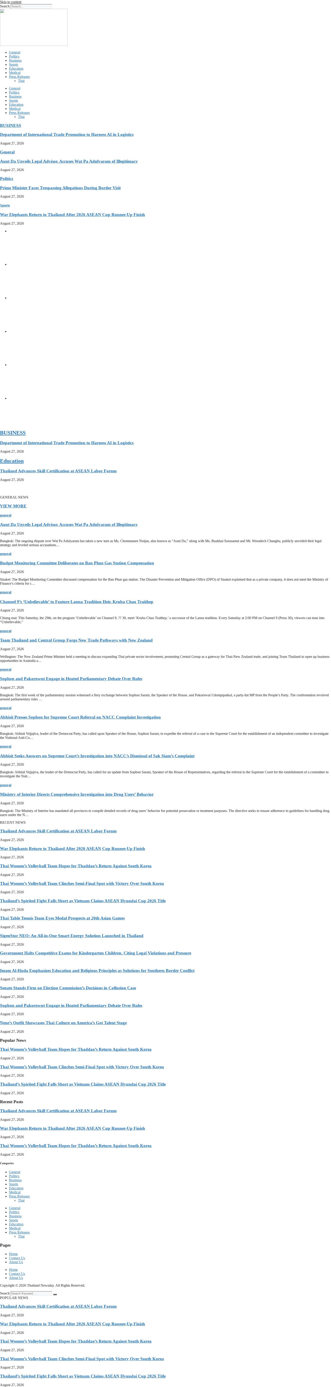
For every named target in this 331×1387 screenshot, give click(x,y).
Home (13, 1254)
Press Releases (19, 77)
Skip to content (10, 2)
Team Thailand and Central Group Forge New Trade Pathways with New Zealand (76, 640)
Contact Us (17, 1258)
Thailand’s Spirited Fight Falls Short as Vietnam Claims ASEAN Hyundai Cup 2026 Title (83, 900)
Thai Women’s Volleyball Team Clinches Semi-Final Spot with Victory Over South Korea (82, 883)
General (14, 52)
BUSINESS (10, 125)
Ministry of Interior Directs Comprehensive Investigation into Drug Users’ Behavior (77, 794)
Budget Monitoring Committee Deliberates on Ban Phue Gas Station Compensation (77, 563)
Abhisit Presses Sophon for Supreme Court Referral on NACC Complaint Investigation (80, 717)
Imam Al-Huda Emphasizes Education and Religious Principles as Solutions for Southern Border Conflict (97, 970)
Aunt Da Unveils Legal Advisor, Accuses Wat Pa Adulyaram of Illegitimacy (69, 161)
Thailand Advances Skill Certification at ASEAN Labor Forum (58, 471)
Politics (14, 56)
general (5, 515)
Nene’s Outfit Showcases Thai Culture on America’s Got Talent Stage (63, 1022)
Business (15, 60)
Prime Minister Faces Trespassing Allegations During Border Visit (60, 187)
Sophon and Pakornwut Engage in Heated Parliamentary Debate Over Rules (71, 678)
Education (16, 68)
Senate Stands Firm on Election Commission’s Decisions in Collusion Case (68, 988)
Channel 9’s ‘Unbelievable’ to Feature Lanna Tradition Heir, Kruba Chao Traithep (76, 601)
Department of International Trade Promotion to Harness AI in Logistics (67, 134)
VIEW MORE (13, 506)
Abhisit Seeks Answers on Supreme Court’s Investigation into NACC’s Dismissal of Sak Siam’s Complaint (97, 755)
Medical (14, 72)
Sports (13, 64)
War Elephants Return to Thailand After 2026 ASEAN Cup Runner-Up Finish (72, 214)
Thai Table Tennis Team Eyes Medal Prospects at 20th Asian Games (62, 918)
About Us (16, 1262)
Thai (21, 81)
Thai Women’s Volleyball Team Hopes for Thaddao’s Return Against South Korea (76, 866)
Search (5, 6)
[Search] (55, 1294)
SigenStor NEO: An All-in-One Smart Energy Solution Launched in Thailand (71, 935)
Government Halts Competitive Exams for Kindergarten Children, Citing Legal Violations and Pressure (95, 953)
